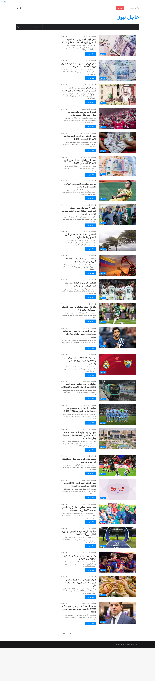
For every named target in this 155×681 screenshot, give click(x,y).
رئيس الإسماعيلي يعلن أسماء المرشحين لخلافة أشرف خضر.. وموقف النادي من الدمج (78, 211)
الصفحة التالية (67, 634)
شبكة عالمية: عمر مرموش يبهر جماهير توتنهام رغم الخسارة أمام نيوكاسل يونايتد (79, 334)
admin (93, 36)
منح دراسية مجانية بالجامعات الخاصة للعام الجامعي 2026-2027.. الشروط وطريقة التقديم (79, 435)
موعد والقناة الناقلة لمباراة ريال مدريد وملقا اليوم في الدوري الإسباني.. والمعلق (79, 360)
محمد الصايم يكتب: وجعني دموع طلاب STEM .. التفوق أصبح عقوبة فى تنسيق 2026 (79, 609)
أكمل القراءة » (90, 54)
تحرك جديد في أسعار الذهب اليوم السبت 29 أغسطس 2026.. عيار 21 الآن (80, 582)
